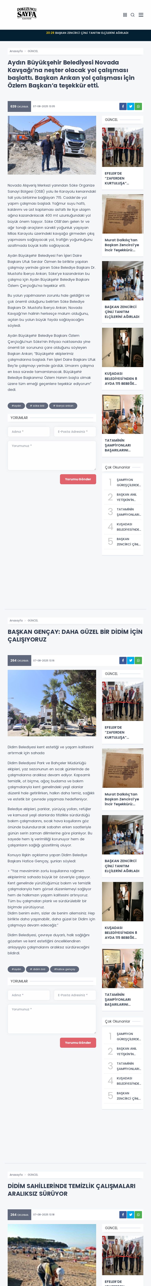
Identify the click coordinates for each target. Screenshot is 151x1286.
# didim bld (37, 969)
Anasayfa (16, 51)
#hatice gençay (64, 969)
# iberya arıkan (63, 406)
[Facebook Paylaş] (123, 106)
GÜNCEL (33, 51)
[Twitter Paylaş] (130, 106)
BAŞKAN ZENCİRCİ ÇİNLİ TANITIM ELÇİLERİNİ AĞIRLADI (87, 33)
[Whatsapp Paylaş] (138, 106)
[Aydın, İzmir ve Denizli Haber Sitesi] (27, 15)
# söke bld (37, 406)
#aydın (16, 406)
